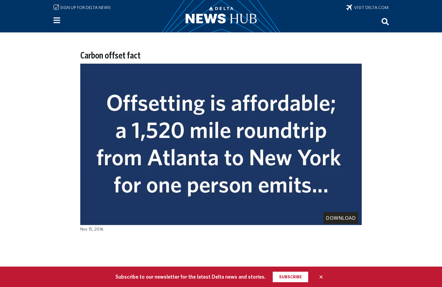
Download (341, 218)
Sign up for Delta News (85, 7)
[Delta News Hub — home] (221, 16)
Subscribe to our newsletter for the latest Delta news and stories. (190, 276)
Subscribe (290, 276)
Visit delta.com (370, 7)
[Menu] (56, 20)
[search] (385, 21)
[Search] (385, 21)
